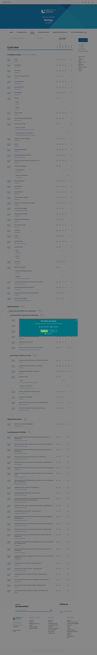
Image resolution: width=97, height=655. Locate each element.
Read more (60, 323)
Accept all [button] (44, 330)
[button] (48, 327)
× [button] (76, 320)
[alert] (48, 327)
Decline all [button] (52, 330)
